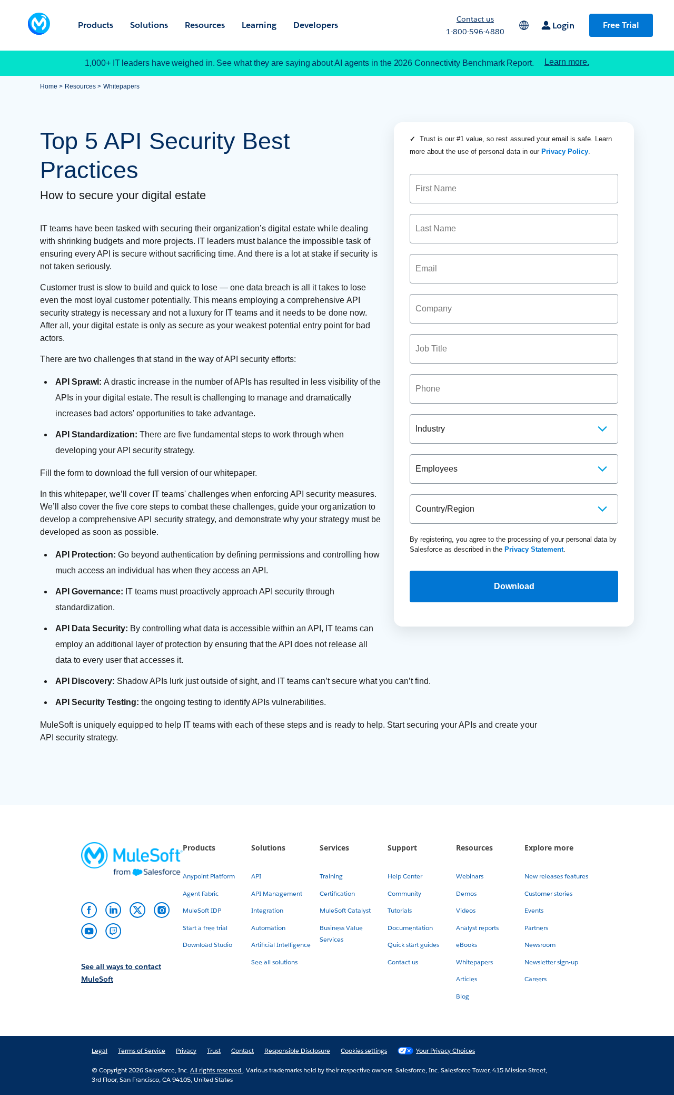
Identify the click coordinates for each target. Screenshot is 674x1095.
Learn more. (566, 62)
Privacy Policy (564, 151)
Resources (80, 86)
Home (48, 86)
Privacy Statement (533, 549)
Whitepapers (121, 86)
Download (514, 586)
